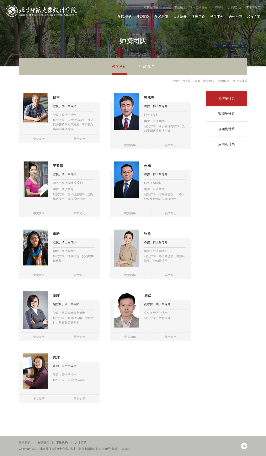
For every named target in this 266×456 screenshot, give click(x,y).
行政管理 (146, 66)
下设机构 (62, 442)
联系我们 (24, 442)
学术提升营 (234, 7)
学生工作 (217, 16)
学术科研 (161, 16)
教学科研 (119, 66)
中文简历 (39, 139)
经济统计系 (240, 81)
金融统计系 (226, 129)
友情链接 (43, 442)
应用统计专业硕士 (174, 7)
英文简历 (79, 139)
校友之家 (254, 16)
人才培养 (180, 16)
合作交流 (235, 16)
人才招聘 (217, 7)
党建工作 (198, 16)
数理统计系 (226, 114)
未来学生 (252, 7)
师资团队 (143, 16)
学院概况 (124, 16)
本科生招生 (151, 7)
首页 (197, 81)
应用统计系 (226, 144)
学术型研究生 (198, 7)
